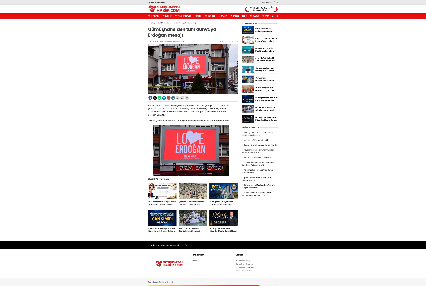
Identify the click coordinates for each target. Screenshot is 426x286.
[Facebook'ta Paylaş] (150, 98)
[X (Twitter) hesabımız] (277, 2)
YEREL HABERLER (232, 41)
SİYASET (222, 41)
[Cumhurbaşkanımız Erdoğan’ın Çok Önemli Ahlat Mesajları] (248, 92)
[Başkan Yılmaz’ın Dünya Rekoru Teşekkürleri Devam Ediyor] (162, 191)
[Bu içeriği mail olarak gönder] (169, 98)
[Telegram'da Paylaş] (164, 98)
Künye (194, 260)
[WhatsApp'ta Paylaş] (159, 98)
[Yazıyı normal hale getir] (187, 98)
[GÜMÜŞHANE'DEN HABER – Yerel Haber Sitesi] (164, 12)
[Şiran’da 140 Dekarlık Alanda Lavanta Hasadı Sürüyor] (193, 191)
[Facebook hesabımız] (274, 2)
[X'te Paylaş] (155, 98)
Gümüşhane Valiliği (243, 260)
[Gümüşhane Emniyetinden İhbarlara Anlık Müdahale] (223, 191)
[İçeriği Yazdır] (173, 98)
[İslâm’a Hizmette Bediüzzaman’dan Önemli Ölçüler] (248, 33)
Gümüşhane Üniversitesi (245, 267)
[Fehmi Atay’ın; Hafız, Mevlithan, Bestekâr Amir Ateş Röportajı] (248, 53)
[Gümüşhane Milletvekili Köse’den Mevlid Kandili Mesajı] (223, 218)
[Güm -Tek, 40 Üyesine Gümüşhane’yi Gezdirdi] (193, 218)
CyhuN (170, 282)
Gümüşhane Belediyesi (244, 264)
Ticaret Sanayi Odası (244, 271)
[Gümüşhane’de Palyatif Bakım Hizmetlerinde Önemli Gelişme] (162, 218)
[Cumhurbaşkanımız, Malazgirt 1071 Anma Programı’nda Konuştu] (248, 73)
